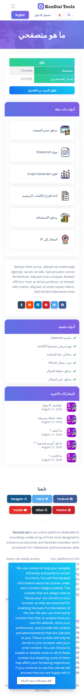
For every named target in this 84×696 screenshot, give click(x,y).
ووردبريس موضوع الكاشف (54, 346)
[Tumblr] (21, 305)
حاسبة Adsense (61, 338)
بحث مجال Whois (59, 363)
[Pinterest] (46, 305)
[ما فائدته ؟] (71, 457)
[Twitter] (54, 305)
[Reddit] (29, 305)
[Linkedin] (38, 305)
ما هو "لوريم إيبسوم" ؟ (48, 443)
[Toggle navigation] (13, 6)
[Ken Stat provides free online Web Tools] (56, 6)
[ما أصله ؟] (71, 432)
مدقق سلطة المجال (58, 371)
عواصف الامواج (52, 405)
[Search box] (69, 15)
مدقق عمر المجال (59, 379)
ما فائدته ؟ (55, 456)
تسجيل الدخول (42, 15)
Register (20, 15)
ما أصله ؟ (56, 430)
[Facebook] (62, 305)
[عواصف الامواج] (71, 407)
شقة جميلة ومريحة (50, 418)
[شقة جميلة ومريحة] (71, 419)
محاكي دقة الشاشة (59, 354)
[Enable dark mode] (60, 15)
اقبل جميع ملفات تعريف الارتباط (36, 680)
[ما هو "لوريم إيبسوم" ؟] (71, 445)
